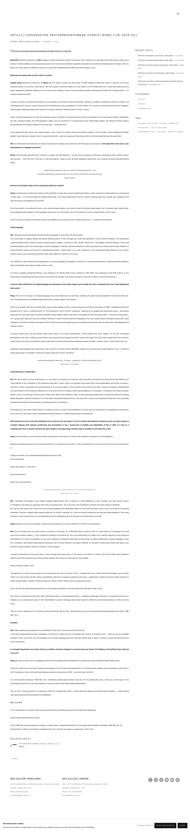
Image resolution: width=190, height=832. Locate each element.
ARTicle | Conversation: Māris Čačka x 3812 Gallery (156, 60)
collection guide (159, 128)
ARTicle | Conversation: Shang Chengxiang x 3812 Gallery (158, 65)
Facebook (150, 780)
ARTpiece (142, 104)
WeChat (167, 780)
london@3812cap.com (70, 795)
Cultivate (161, 132)
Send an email (178, 780)
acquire (162, 124)
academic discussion (147, 124)
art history (143, 128)
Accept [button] (182, 826)
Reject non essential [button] (165, 826)
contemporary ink (146, 132)
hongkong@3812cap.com (20, 795)
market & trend (175, 132)
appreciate (174, 124)
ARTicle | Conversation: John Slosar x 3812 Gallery (156, 56)
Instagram (156, 780)
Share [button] (15, 759)
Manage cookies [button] (145, 826)
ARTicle (141, 99)
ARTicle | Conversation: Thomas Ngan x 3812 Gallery (156, 73)
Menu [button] (178, 14)
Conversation (144, 109)
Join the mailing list (172, 780)
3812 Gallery (20, 14)
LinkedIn (161, 780)
